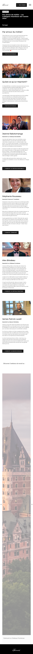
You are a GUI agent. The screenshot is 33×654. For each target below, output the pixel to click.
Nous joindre (22, 5)
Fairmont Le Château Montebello (14, 168)
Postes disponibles (10, 54)
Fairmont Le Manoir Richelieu (13, 351)
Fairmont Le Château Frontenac (14, 291)
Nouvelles (5, 11)
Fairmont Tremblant (11, 232)
